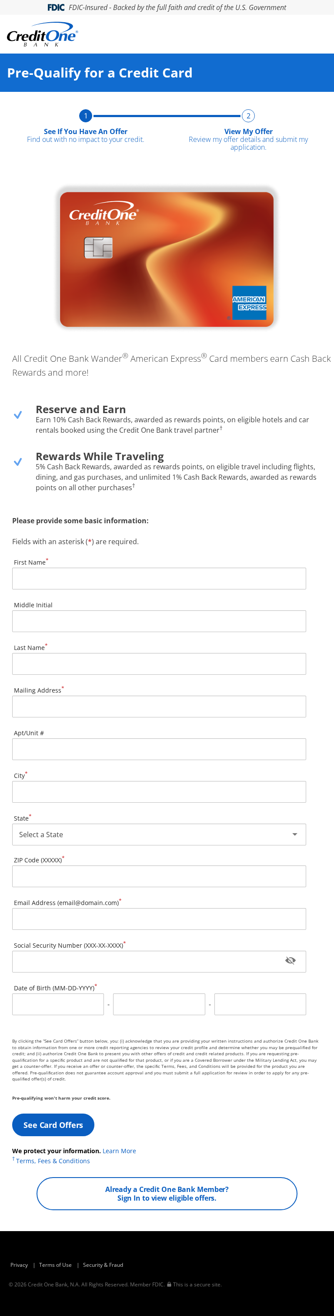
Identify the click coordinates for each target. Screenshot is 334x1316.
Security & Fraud (103, 1265)
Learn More (119, 1151)
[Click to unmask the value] (290, 962)
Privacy (19, 1265)
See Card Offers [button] (53, 1125)
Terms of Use (55, 1265)
